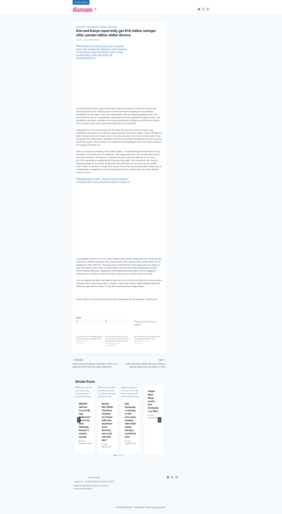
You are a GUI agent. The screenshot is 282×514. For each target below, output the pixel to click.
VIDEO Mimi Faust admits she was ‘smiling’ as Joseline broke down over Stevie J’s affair (145, 363)
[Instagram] (207, 9)
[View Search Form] (95, 9)
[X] (203, 9)
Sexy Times (112, 27)
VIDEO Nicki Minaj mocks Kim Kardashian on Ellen (153, 401)
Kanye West (81, 27)
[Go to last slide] (79, 420)
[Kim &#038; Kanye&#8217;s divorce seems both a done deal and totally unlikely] (147, 328)
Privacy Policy (81, 2)
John (80, 40)
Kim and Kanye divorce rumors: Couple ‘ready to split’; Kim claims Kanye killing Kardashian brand (117, 339)
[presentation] (84, 392)
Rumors (104, 27)
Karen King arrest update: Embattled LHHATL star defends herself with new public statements (95, 363)
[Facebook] (199, 9)
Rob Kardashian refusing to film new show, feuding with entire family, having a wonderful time (130, 420)
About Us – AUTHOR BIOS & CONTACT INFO (94, 481)
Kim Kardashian (93, 27)
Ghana (111, 265)
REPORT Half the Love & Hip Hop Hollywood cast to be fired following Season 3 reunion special (84, 420)
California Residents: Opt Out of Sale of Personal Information (91, 487)
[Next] (159, 420)
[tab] (114, 455)
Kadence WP (159, 507)
